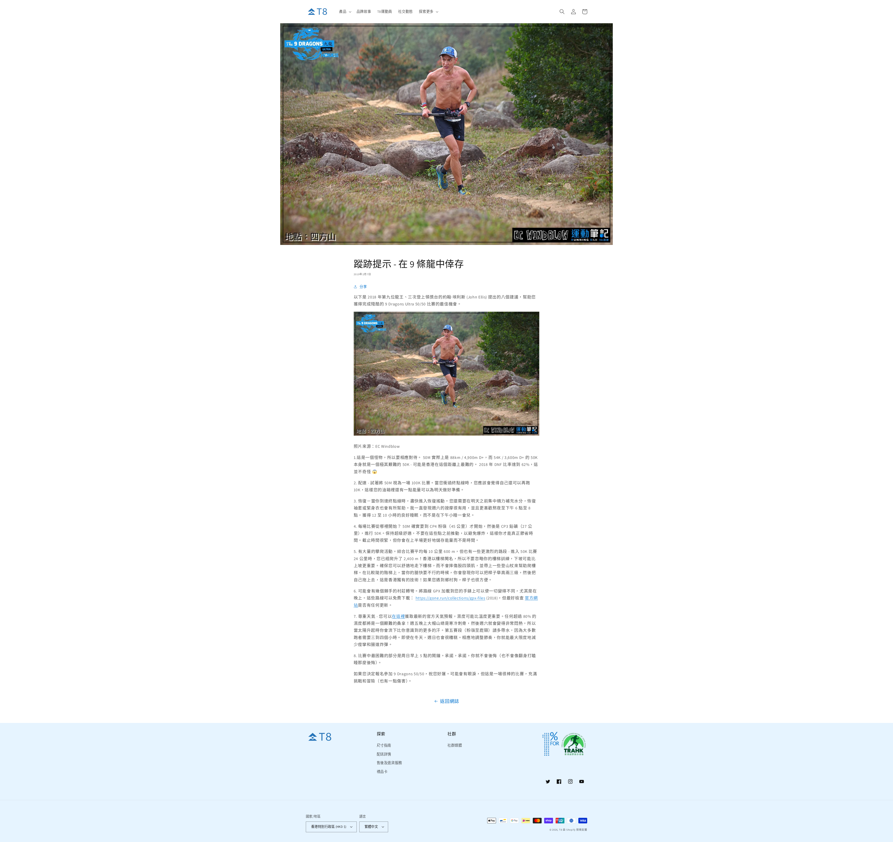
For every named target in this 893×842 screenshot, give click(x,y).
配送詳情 (384, 754)
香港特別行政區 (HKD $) (329, 826)
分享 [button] (363, 286)
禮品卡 (382, 771)
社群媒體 (454, 745)
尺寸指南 (384, 745)
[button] (344, 11)
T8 (560, 829)
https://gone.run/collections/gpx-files (450, 598)
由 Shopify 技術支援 (575, 829)
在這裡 (398, 616)
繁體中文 (371, 826)
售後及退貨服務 (389, 762)
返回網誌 (449, 701)
